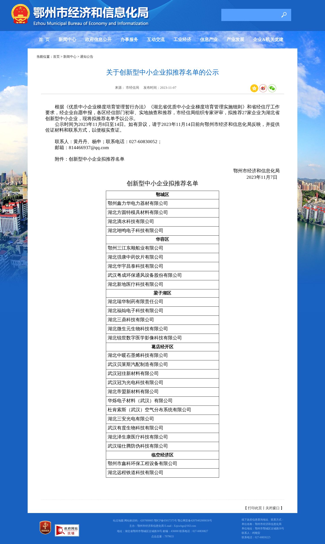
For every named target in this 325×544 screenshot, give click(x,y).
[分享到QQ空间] (254, 91)
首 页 (44, 39)
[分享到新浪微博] (263, 91)
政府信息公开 (98, 39)
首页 (56, 56)
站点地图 (118, 520)
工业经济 (182, 39)
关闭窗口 (273, 508)
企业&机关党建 (268, 39)
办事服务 (129, 39)
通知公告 (86, 56)
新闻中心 (67, 39)
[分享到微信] (272, 91)
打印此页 (255, 508)
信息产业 (209, 39)
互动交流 (156, 39)
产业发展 (235, 39)
